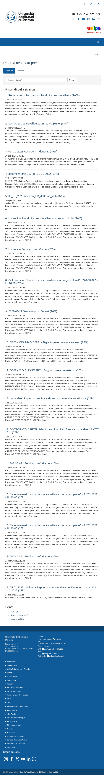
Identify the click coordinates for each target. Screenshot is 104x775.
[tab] (9, 71)
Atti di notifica (12, 721)
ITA (73, 14)
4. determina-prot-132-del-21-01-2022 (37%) (32, 173)
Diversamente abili (14, 725)
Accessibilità (11, 662)
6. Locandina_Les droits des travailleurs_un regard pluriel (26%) (43, 218)
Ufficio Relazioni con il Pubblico (18, 669)
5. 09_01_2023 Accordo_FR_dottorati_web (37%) (35, 196)
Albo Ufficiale (12, 710)
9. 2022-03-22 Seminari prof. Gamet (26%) (31, 311)
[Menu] (98, 42)
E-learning (11, 733)
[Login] (98, 4)
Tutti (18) (14, 612)
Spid (9, 702)
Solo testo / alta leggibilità (16, 744)
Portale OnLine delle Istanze (17, 695)
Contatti (40, 637)
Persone (21, 71)
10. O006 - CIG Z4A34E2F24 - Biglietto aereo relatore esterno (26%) (46, 342)
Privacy (10, 684)
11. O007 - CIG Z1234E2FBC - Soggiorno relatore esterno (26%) (44, 370)
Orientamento (12, 665)
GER (92, 14)
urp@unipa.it (49, 649)
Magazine (10, 729)
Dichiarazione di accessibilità (48, 772)
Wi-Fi (9, 699)
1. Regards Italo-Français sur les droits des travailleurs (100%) (43, 95)
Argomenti (9, 71)
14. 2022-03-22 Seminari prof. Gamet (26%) (32, 463)
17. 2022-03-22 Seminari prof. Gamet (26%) (32, 556)
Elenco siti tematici (14, 691)
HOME (96, 55)
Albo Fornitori (12, 714)
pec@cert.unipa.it (50, 654)
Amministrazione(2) (19, 615)
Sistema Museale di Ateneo (17, 740)
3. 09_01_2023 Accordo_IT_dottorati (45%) (31, 151)
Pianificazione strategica (16, 718)
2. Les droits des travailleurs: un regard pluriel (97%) (36, 123)
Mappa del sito (12, 677)
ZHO (86, 14)
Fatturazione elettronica (16, 736)
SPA (98, 14)
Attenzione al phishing (15, 688)
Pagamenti (11, 747)
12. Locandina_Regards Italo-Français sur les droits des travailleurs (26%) (49, 398)
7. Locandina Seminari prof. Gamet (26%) (30, 249)
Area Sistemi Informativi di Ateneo (27, 772)
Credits (9, 673)
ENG (79, 14)
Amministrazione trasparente (17, 707)
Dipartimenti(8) (17, 619)
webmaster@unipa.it (56, 656)
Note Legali (11, 680)
